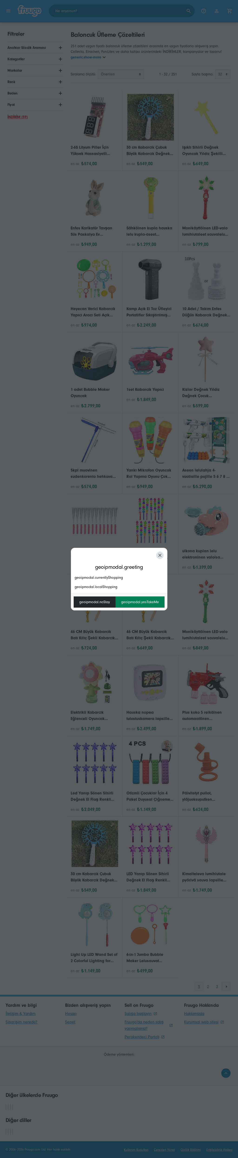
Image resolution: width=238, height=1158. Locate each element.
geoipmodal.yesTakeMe (140, 602)
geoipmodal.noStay (94, 602)
